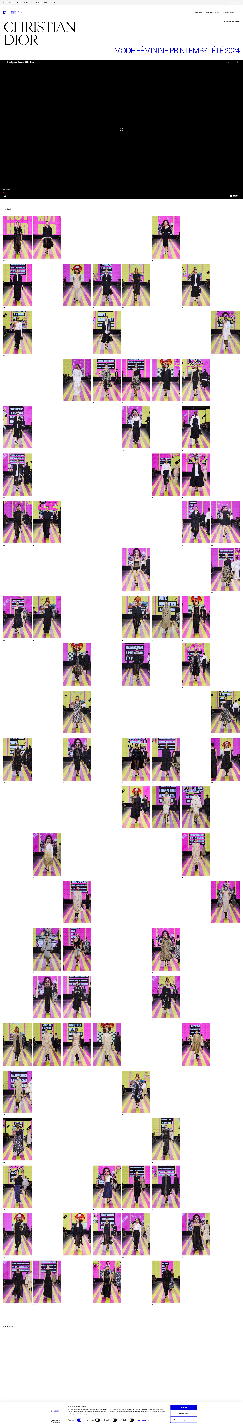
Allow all (184, 1407)
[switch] (98, 1420)
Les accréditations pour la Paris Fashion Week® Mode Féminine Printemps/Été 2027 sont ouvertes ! (29, 3)
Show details (142, 1420)
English (238, 3)
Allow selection (184, 1414)
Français (232, 3)
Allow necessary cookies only (184, 1420)
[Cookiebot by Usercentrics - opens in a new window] (55, 1421)
